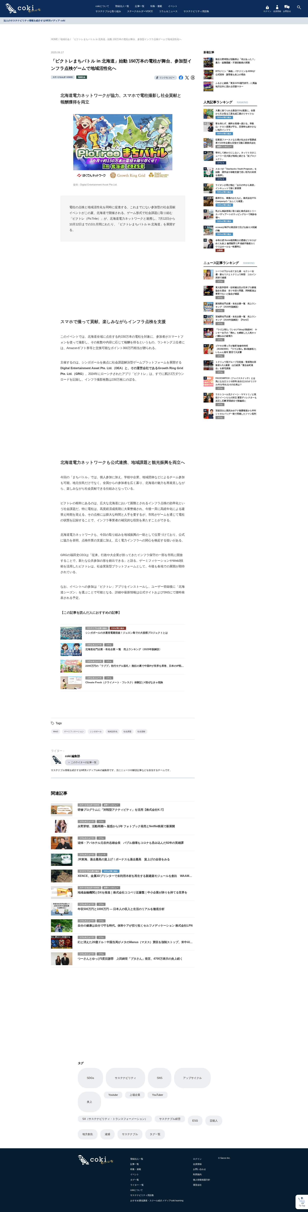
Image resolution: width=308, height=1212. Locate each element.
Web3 (55, 731)
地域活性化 (112, 731)
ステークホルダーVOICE (140, 11)
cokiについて (102, 6)
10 (205, 240)
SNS (159, 1077)
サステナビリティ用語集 (196, 11)
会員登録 (277, 11)
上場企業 (135, 1094)
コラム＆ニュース (168, 11)
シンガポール (96, 731)
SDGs (90, 1077)
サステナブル (130, 1134)
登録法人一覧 (122, 6)
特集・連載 (156, 6)
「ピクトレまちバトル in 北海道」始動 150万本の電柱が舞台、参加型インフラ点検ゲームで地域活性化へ (126, 39)
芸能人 (214, 1120)
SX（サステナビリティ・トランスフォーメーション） (114, 1118)
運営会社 (197, 1185)
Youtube (113, 1094)
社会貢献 (141, 731)
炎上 (89, 1101)
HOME (54, 39)
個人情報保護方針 (201, 1180)
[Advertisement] (122, 275)
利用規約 (197, 1174)
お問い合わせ (199, 1169)
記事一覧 (139, 6)
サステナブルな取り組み (108, 11)
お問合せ (287, 11)
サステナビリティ (125, 1077)
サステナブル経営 (170, 1118)
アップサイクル (192, 1077)
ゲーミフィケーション (74, 731)
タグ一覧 (155, 1134)
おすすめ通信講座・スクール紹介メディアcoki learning (156, 1200)
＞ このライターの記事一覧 (82, 762)
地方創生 (87, 1134)
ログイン (267, 11)
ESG (195, 1120)
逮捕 (107, 1134)
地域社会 (65, 39)
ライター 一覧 (137, 1185)
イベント (172, 6)
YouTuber (157, 1094)
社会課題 (127, 731)
